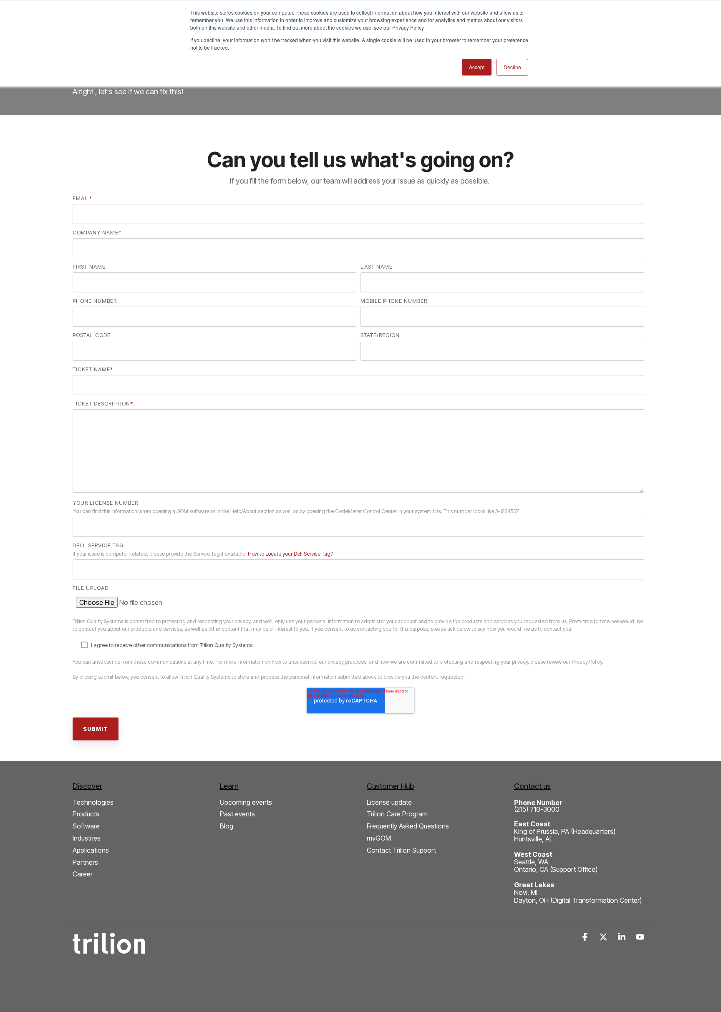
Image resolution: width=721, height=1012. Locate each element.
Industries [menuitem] (87, 838)
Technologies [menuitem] (93, 802)
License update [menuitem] (389, 802)
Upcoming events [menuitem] (246, 802)
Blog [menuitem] (226, 826)
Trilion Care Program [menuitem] (397, 814)
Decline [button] (512, 66)
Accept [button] (476, 66)
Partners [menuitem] (85, 862)
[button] (586, 937)
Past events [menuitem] (237, 814)
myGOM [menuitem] (379, 838)
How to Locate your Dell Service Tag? (290, 554)
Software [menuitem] (86, 826)
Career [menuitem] (83, 874)
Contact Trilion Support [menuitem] (401, 850)
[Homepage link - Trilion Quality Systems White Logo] (109, 948)
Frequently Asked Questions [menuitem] (408, 826)
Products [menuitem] (86, 814)
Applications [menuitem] (91, 850)
